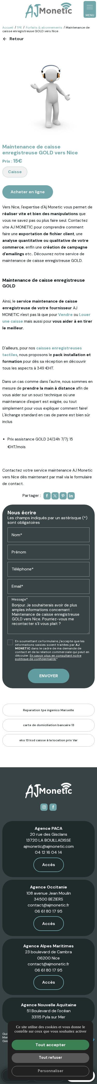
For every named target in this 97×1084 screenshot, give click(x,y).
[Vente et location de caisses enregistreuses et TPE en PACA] (48, 10)
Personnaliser (50, 1071)
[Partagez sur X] (55, 495)
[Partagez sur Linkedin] (71, 495)
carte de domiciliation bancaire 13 (48, 725)
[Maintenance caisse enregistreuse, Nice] (48, 93)
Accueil (7, 27)
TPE (19, 27)
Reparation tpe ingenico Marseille (48, 710)
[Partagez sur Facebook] (47, 495)
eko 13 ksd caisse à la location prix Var (48, 740)
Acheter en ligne (28, 192)
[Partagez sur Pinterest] (63, 495)
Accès (48, 864)
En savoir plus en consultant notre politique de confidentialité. (48, 657)
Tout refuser (50, 1057)
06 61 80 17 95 (48, 911)
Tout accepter (50, 1044)
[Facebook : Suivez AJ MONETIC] (53, 807)
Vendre (65, 314)
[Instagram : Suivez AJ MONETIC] (44, 807)
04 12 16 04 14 (48, 852)
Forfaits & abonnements (44, 27)
